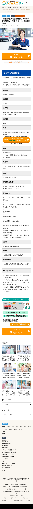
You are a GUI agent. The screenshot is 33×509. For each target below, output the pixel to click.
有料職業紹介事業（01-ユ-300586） (16, 489)
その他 (3, 433)
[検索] (26, 3)
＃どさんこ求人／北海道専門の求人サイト (16, 480)
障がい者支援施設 (6, 468)
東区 (8, 16)
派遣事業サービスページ (16, 495)
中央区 (8, 427)
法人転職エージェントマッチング (22, 500)
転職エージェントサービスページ (11, 498)
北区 (13, 427)
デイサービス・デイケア (8, 454)
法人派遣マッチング (7, 500)
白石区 (15, 429)
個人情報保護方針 (21, 484)
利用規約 (13, 484)
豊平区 (20, 429)
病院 (13, 16)
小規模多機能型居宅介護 (8, 456)
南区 (17, 427)
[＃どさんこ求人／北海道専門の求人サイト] (12, 3)
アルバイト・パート (20, 16)
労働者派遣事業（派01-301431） (20, 487)
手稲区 (5, 429)
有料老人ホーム (6, 445)
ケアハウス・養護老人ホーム (9, 450)
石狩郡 (3, 431)
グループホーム (6, 447)
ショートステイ (6, 459)
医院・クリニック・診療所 (8, 463)
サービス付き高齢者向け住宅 (9, 452)
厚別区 (29, 427)
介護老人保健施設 (6, 443)
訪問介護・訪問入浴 (7, 465)
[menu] (30, 3)
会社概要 (7, 484)
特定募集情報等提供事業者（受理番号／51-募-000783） (16, 491)
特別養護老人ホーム (7, 441)
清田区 (10, 429)
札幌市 (4, 16)
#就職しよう (25, 498)
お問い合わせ (6, 487)
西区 (21, 427)
